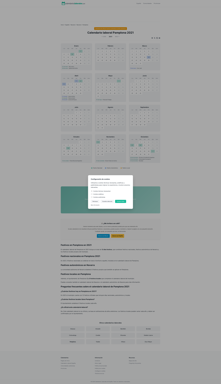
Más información (95, 205)
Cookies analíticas (98, 194)
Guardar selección (107, 201)
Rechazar (95, 201)
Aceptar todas (120, 201)
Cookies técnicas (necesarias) (102, 191)
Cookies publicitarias (99, 197)
